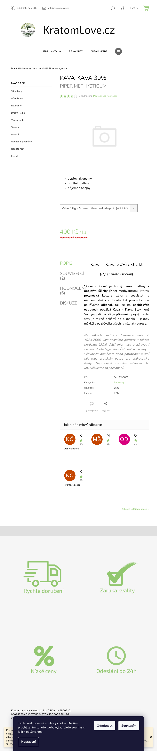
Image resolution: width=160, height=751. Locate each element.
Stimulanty (16, 91)
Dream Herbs (18, 112)
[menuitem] (52, 51)
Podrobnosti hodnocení (105, 95)
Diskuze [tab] (68, 303)
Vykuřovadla (17, 120)
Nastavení (28, 742)
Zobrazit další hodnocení (135, 509)
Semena (15, 127)
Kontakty (15, 156)
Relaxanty (16, 105)
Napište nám (17, 148)
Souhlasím (128, 726)
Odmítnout (104, 726)
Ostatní (15, 134)
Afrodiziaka (17, 98)
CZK (133, 8)
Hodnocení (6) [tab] (73, 290)
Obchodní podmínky (21, 141)
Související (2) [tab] (72, 276)
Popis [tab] (66, 263)
